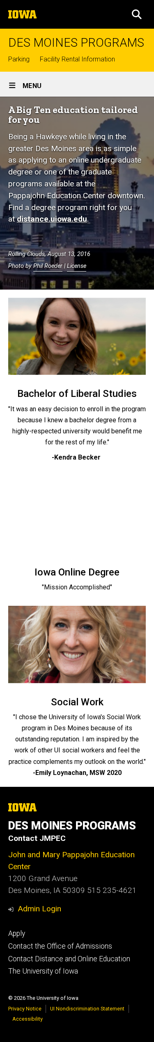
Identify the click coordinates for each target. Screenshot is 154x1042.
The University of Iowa (43, 971)
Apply (16, 933)
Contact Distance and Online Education (69, 959)
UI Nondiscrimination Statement (87, 1009)
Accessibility (27, 1019)
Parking (19, 59)
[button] (137, 14)
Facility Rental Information (77, 59)
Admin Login (39, 908)
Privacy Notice (24, 1009)
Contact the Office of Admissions (60, 946)
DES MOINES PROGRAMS (76, 43)
